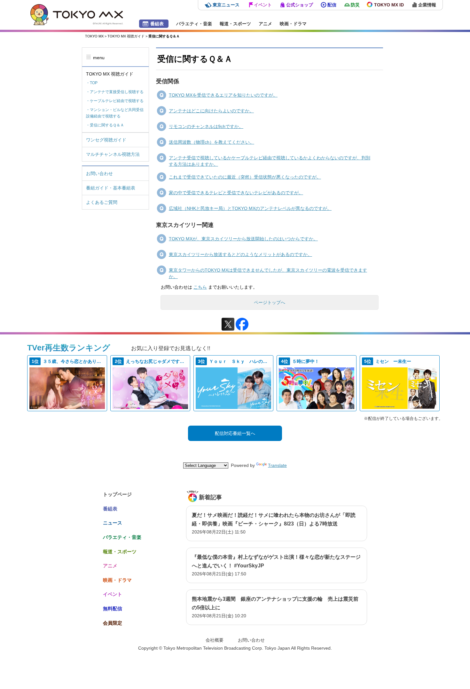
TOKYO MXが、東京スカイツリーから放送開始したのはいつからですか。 (243, 238)
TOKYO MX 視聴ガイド (126, 36)
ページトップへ (269, 302)
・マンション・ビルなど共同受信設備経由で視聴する (115, 113)
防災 (355, 4)
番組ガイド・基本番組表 (110, 187)
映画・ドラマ (293, 23)
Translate (277, 465)
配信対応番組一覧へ (235, 433)
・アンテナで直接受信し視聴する (115, 92)
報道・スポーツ (235, 23)
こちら (200, 287)
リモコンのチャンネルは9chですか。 (206, 126)
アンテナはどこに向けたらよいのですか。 (211, 110)
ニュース (112, 522)
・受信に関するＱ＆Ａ (105, 125)
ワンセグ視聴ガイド (106, 139)
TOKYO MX (94, 36)
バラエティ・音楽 (194, 23)
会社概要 (214, 640)
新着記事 (210, 497)
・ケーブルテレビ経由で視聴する (115, 101)
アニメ (265, 23)
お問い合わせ (99, 173)
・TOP (92, 83)
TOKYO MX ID (389, 4)
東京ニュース (226, 4)
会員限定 (112, 623)
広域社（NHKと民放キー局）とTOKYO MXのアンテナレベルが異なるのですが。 (250, 208)
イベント (263, 4)
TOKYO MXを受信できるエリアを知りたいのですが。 (223, 95)
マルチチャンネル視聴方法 (113, 154)
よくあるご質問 (101, 202)
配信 (331, 4)
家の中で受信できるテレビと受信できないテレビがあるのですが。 (236, 192)
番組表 (157, 23)
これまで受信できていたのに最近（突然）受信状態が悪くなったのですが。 (245, 177)
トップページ (117, 494)
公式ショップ (299, 4)
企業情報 (427, 4)
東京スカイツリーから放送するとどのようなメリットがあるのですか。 (240, 254)
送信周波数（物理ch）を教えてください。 (211, 142)
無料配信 (112, 608)
